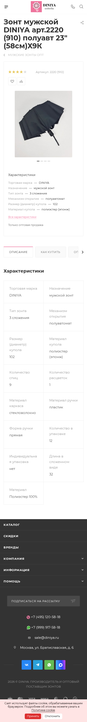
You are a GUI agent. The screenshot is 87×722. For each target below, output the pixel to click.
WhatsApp (49, 665)
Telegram (38, 665)
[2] (13, 72)
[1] (10, 72)
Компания (14, 558)
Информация (17, 570)
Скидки (11, 536)
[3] (17, 72)
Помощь (12, 581)
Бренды (11, 547)
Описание (18, 252)
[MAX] (60, 665)
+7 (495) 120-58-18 (45, 617)
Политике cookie (43, 710)
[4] (21, 72)
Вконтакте (26, 665)
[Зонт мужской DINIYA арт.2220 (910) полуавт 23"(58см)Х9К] (43, 124)
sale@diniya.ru (47, 637)
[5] (25, 72)
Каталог (12, 524)
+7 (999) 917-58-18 (45, 627)
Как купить (50, 252)
